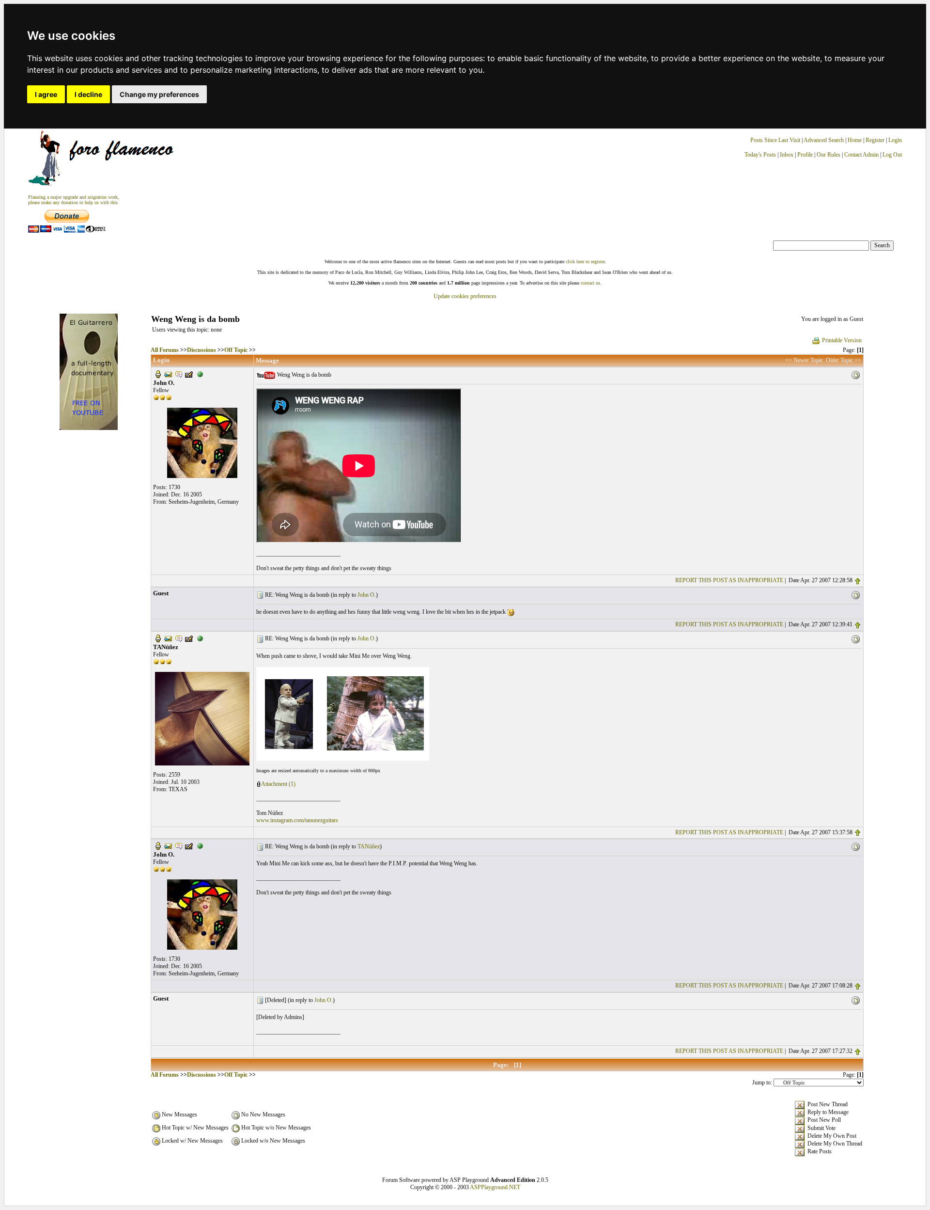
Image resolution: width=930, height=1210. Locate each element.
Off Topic (236, 350)
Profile (805, 154)
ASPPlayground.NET (495, 1187)
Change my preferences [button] (159, 94)
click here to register (585, 261)
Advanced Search (824, 140)
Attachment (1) (278, 783)
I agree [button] (46, 94)
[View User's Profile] (158, 373)
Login (895, 140)
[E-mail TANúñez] (168, 637)
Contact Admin (861, 154)
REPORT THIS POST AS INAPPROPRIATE (729, 580)
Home (855, 140)
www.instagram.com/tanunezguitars (297, 820)
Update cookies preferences (465, 296)
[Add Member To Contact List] (189, 373)
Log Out (892, 154)
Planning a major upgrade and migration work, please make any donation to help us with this (73, 199)
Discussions (201, 350)
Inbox (786, 154)
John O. (366, 594)
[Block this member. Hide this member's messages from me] (200, 373)
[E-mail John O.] (168, 373)
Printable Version (842, 340)
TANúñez (368, 846)
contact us (590, 283)
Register (876, 140)
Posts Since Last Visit (775, 140)
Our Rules (828, 154)
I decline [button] (88, 94)
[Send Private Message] (179, 373)
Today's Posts (760, 154)
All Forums (165, 350)
